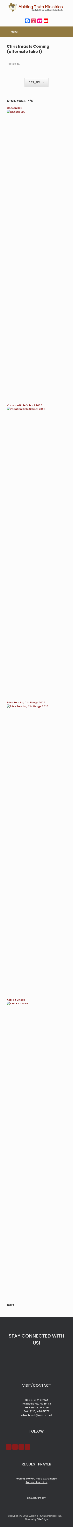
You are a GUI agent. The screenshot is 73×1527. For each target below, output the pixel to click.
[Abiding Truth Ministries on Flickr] (27, 1447)
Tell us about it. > (36, 1482)
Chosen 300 (14, 108)
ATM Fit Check (16, 1000)
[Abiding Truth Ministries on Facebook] (8, 1447)
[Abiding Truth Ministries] (36, 7)
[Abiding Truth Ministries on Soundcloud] (21, 1447)
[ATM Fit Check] (36, 1003)
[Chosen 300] (36, 112)
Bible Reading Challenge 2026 (26, 702)
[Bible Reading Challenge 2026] (36, 706)
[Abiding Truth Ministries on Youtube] (15, 1447)
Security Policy (36, 1498)
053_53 (36, 82)
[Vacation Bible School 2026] (36, 409)
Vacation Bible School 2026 (24, 405)
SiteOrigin (42, 1519)
